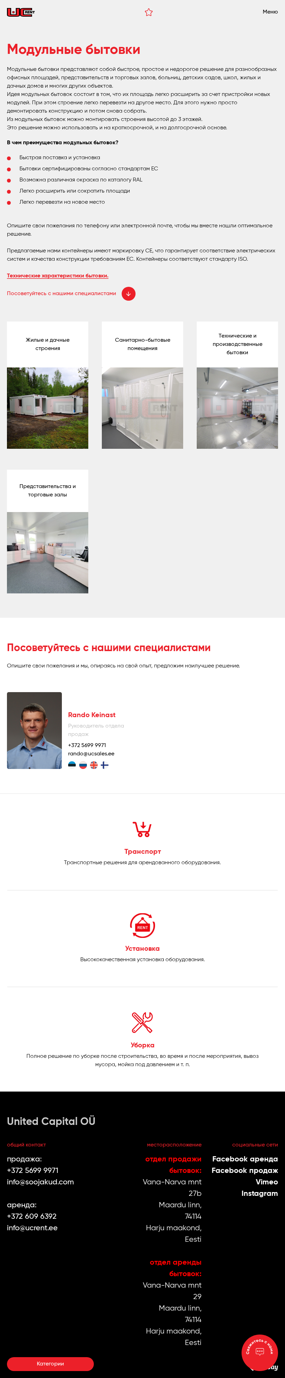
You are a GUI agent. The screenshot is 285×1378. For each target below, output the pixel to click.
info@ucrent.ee (32, 1228)
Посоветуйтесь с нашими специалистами (61, 294)
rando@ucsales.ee (91, 754)
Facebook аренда (245, 1159)
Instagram (260, 1194)
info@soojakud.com (40, 1182)
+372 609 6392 (32, 1217)
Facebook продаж (245, 1171)
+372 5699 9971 (87, 745)
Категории (50, 1364)
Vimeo (267, 1182)
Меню (270, 12)
